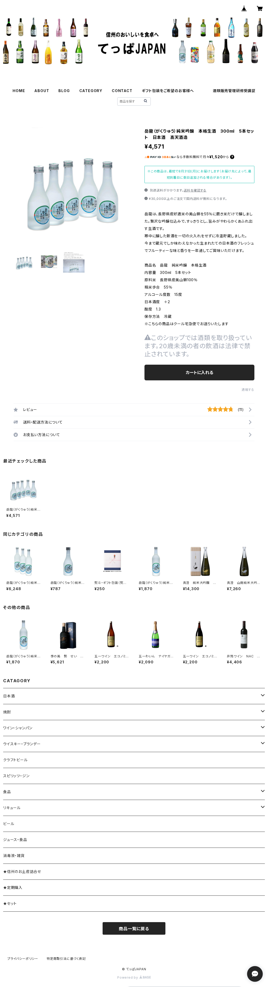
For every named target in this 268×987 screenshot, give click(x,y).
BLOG (64, 90)
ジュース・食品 (15, 839)
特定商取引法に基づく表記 (66, 959)
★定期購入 (13, 887)
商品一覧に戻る (134, 928)
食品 (7, 791)
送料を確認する (195, 190)
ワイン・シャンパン (17, 728)
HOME (19, 90)
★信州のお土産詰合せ (22, 871)
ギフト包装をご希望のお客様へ (168, 90)
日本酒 (9, 696)
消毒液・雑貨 (14, 855)
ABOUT (41, 90)
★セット (10, 903)
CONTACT (122, 90)
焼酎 (7, 712)
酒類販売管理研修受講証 (234, 90)
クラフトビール (15, 760)
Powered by (128, 977)
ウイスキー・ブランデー (22, 744)
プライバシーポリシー (22, 959)
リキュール (12, 807)
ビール (8, 823)
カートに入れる (199, 372)
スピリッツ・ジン (16, 776)
